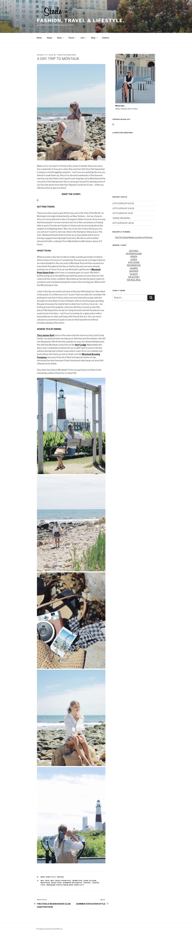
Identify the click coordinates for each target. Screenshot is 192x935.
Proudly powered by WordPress (49, 929)
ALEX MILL (134, 251)
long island (89, 881)
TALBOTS (134, 274)
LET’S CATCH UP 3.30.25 (123, 208)
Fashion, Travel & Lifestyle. (81, 20)
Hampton (77, 881)
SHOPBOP (133, 271)
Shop (93, 38)
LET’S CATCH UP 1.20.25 (123, 223)
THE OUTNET (134, 277)
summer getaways (72, 883)
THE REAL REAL (134, 280)
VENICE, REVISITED (121, 218)
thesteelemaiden (66, 55)
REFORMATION (134, 265)
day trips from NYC (61, 881)
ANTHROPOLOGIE (134, 253)
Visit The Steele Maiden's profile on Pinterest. (134, 237)
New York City (48, 877)
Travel (71, 38)
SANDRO (134, 268)
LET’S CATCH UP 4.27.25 (123, 203)
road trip (56, 883)
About (49, 38)
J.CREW (133, 259)
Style (59, 38)
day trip (45, 881)
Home (39, 38)
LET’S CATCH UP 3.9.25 (123, 213)
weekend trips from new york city (65, 885)
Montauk (45, 883)
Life (82, 38)
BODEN (133, 256)
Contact (105, 38)
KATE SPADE (133, 262)
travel (87, 883)
